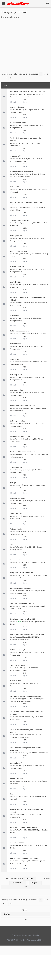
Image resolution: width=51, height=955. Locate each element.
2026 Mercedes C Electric (19, 220)
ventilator (20, 591)
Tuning (44, 333)
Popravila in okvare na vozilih (19, 97)
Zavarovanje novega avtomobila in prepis (25, 696)
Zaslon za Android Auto (18, 665)
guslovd (20, 333)
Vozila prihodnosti (16, 112)
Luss (19, 753)
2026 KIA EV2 (14, 315)
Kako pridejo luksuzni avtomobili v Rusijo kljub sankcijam (27, 713)
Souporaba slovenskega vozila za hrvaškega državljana (26, 749)
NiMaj (19, 303)
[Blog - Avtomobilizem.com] (18, 3)
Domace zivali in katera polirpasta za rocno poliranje (26, 810)
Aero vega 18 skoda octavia (20, 560)
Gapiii (19, 621)
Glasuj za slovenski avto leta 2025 (22, 619)
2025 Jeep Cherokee (17, 421)
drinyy (19, 606)
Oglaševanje (16, 935)
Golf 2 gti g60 (14, 359)
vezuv (19, 781)
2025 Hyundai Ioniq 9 (17, 650)
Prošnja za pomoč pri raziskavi (21, 171)
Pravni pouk (26, 935)
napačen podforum (17, 843)
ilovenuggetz (21, 699)
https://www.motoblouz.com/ (20, 588)
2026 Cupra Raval (16, 236)
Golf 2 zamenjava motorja (19, 331)
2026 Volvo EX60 (15, 282)
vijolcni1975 (21, 814)
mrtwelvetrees (22, 207)
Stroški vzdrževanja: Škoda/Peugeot (23, 827)
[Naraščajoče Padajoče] (25, 885)
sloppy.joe (20, 454)
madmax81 (21, 94)
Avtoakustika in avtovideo (18, 670)
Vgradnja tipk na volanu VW (20, 436)
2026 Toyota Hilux (16, 390)
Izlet (11, 544)
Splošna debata (15, 210)
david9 (19, 362)
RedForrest (21, 830)
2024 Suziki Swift (16, 763)
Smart (12, 794)
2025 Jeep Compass (17, 498)
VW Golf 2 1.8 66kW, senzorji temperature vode (27, 634)
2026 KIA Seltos (15, 344)
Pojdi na (24, 910)
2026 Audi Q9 (14, 187)
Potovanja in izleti (16, 549)
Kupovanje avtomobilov (18, 161)
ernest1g (20, 845)
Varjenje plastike (16, 529)
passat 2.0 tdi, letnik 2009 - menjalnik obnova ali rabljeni (27, 299)
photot (19, 408)
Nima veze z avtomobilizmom (20, 176)
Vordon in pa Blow (16, 778)
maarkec (20, 143)
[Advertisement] (25, 45)
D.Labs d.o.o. (22, 940)
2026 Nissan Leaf (16, 467)
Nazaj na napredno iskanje (10, 17)
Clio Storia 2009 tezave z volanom (22, 452)
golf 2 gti (13, 483)
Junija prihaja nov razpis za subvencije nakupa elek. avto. (27, 203)
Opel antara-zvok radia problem (22, 603)
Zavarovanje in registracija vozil (20, 701)
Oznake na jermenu (17, 513)
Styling (43, 562)
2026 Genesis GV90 (17, 107)
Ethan (19, 575)
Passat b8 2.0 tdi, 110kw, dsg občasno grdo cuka (27, 92)
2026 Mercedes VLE (17, 267)
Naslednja (47, 878)
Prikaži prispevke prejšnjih (14, 878)
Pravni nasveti (43, 753)
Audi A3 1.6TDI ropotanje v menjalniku (24, 858)
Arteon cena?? (15, 156)
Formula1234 (21, 174)
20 (11, 78)
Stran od (33, 74)
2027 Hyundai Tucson (18, 122)
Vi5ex (19, 861)
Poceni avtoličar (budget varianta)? (23, 405)
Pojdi (25, 919)
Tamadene (20, 547)
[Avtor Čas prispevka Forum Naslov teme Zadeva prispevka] (17, 882)
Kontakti (36, 935)
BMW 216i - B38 (15, 681)
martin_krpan (21, 110)
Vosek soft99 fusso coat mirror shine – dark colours (26, 139)
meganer (20, 254)
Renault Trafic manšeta (18, 251)
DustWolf (20, 668)
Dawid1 (19, 683)
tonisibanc (20, 735)
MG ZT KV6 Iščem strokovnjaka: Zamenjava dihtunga (26, 731)
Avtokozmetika (15, 146)
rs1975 (19, 531)
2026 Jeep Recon (16, 375)
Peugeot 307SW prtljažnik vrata (21, 573)
